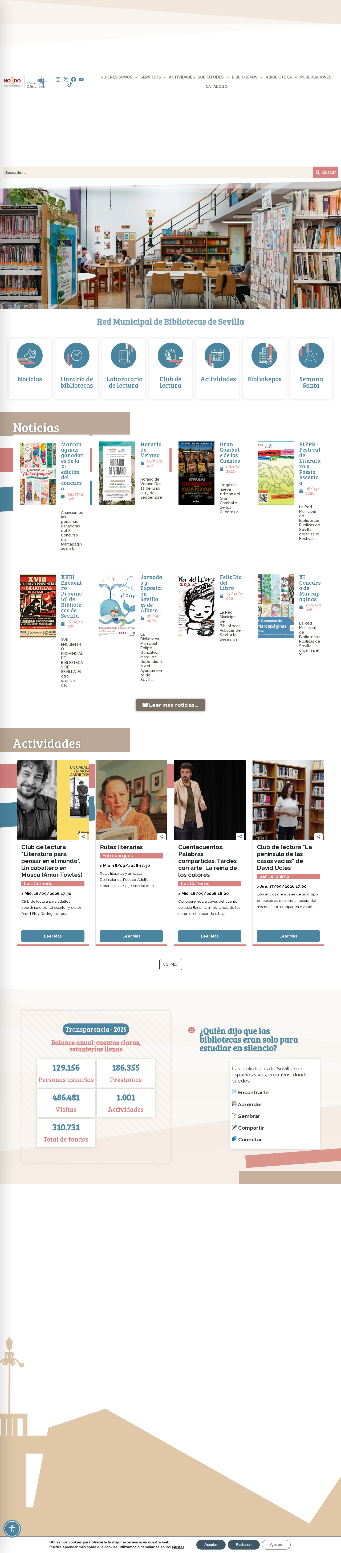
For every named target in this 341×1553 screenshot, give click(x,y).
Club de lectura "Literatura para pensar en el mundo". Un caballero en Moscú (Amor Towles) (52, 861)
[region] (170, 245)
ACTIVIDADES (182, 77)
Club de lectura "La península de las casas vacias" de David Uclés (284, 857)
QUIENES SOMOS (116, 77)
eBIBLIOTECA (279, 77)
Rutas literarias (121, 847)
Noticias (30, 378)
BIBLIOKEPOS (244, 77)
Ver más (170, 964)
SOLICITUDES (211, 77)
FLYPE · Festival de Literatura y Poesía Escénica (310, 463)
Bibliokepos (264, 378)
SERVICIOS (150, 77)
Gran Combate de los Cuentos (230, 452)
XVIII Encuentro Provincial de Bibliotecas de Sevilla (71, 596)
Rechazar (244, 1544)
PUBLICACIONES (315, 77)
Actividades (218, 378)
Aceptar (211, 1544)
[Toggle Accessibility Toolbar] (12, 1529)
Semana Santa (311, 382)
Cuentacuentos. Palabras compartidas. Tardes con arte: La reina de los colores (207, 861)
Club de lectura (170, 382)
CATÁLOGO (217, 86)
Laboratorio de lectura (125, 382)
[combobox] (158, 172)
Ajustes (276, 1544)
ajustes (178, 1547)
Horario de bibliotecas (76, 382)
